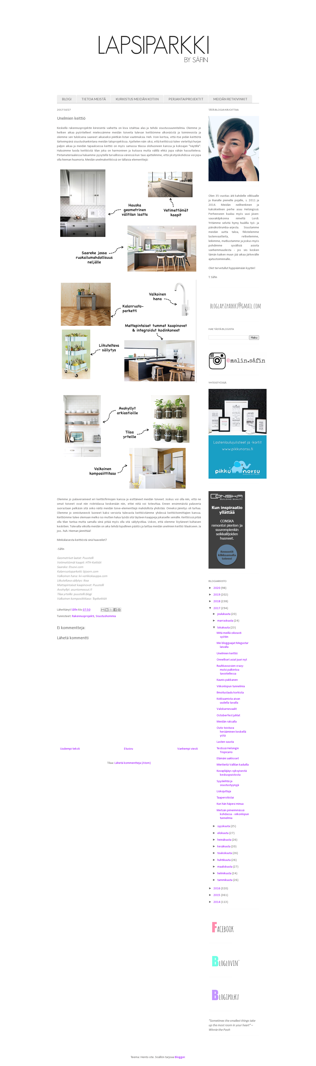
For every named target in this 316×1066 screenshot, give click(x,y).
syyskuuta (224, 826)
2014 (217, 902)
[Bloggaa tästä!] (107, 610)
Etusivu (128, 748)
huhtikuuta (224, 860)
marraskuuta (225, 620)
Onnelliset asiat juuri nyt (232, 659)
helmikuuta (224, 873)
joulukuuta (224, 614)
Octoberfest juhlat (228, 715)
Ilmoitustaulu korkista (230, 692)
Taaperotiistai (225, 797)
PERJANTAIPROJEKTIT (186, 99)
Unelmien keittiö (227, 653)
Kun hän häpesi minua (230, 804)
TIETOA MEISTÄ (93, 99)
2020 (217, 588)
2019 (217, 594)
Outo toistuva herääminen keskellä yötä (231, 731)
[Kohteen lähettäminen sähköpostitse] (103, 610)
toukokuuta (225, 853)
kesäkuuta (224, 846)
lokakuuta (223, 627)
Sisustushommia (106, 616)
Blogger (180, 1057)
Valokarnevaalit (227, 709)
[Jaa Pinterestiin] (119, 610)
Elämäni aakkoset (228, 758)
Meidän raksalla (227, 721)
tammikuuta (225, 880)
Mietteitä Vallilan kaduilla (233, 764)
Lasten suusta (225, 742)
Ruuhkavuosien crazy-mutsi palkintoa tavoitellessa (230, 669)
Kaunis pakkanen (227, 680)
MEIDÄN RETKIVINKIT (230, 99)
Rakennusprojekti (83, 616)
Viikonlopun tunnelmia (231, 686)
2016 (217, 888)
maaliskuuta (225, 866)
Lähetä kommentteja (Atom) (133, 763)
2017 (217, 608)
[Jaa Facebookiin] (115, 610)
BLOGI (67, 99)
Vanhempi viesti (187, 748)
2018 (217, 601)
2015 (217, 895)
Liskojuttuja (224, 791)
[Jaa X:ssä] (111, 610)
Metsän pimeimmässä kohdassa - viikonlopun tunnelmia (233, 814)
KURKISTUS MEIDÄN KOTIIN (137, 99)
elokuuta (223, 833)
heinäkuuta (224, 840)
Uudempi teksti (70, 748)
